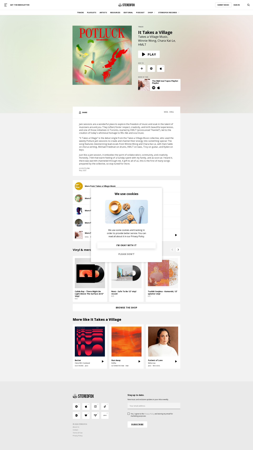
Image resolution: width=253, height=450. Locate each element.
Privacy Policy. (138, 236)
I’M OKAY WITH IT (126, 245)
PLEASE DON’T (126, 254)
